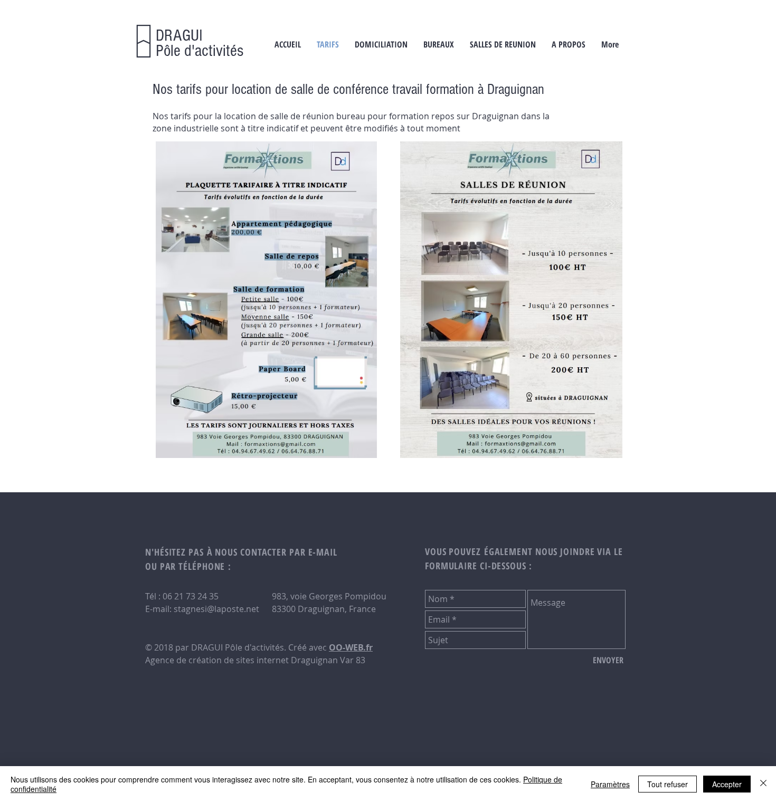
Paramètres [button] (610, 784)
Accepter (727, 784)
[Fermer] (763, 784)
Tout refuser (667, 784)
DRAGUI (179, 35)
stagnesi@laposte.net (216, 609)
